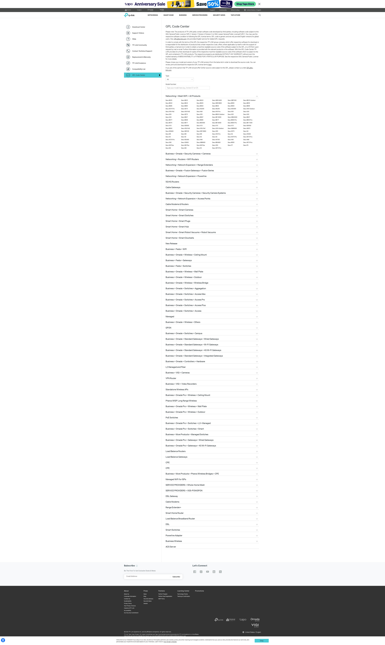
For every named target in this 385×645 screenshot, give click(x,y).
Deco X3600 (185, 142)
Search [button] (259, 15)
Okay (261, 641)
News (145, 594)
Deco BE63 (200, 106)
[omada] (255, 619)
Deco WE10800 (201, 131)
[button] (137, 566)
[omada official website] (150, 10)
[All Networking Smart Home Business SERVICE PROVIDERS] (180, 79)
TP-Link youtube (207, 572)
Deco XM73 (246, 128)
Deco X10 (168, 125)
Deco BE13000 (216, 117)
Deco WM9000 (232, 128)
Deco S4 (245, 131)
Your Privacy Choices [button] (130, 605)
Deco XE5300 (232, 108)
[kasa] (231, 619)
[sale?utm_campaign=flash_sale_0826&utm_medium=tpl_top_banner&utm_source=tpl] (192, 4)
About (126, 591)
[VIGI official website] (162, 10)
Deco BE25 (169, 100)
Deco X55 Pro (216, 111)
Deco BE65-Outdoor (218, 114)
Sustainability (127, 601)
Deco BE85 (169, 106)
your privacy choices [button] (170, 641)
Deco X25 (231, 114)
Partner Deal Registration (165, 596)
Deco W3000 (185, 125)
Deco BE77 (169, 120)
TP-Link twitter (220, 572)
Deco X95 (215, 131)
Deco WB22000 (232, 117)
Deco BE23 (200, 100)
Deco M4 (168, 148)
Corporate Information (130, 596)
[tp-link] (219, 619)
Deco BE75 (169, 123)
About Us (126, 594)
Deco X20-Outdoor (218, 128)
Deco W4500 (247, 125)
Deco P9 (245, 145)
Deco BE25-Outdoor (249, 100)
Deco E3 (199, 148)
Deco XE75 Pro (170, 108)
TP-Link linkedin (214, 572)
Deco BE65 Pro (232, 120)
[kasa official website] (128, 10)
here (209, 64)
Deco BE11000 (247, 123)
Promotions (199, 591)
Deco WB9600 (201, 142)
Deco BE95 (231, 103)
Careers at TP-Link (129, 608)
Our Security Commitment (131, 613)
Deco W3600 (169, 131)
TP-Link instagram (201, 572)
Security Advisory (148, 598)
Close (259, 4)
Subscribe (176, 577)
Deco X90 (200, 139)
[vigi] (255, 625)
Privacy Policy (128, 603)
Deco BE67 (184, 117)
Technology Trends (182, 594)
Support (212, 10)
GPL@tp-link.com (180, 39)
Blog (145, 596)
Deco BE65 (231, 106)
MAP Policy (161, 598)
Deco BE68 (184, 120)
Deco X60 (200, 111)
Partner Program (162, 594)
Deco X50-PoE (170, 111)
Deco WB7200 (232, 100)
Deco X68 (246, 139)
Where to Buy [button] (235, 10)
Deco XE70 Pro (232, 137)
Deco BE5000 (201, 123)
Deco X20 (246, 111)
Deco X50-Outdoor (249, 108)
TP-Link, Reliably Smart (129, 14)
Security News (147, 601)
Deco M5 (168, 134)
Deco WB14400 (217, 100)
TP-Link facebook (194, 572)
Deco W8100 (185, 131)
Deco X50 (215, 145)
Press (146, 591)
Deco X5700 (216, 139)
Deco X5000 (247, 134)
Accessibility (127, 610)
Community (223, 10)
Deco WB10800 (217, 103)
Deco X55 (231, 111)
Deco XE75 (184, 108)
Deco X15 (200, 125)
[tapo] (243, 619)
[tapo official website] (139, 10)
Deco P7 (230, 145)
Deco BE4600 (216, 142)
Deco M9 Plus (170, 145)
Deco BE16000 (216, 123)
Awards (146, 603)
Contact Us (127, 598)
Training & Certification (183, 596)
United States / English (253, 10)
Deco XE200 (200, 108)
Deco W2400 (185, 139)
